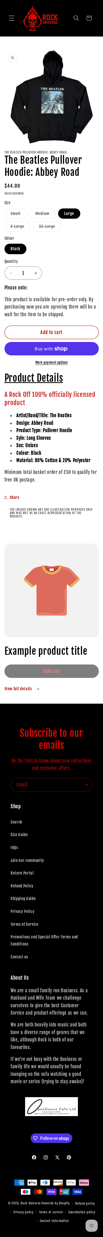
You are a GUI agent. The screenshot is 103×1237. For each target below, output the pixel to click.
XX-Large (50, 227)
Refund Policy (22, 885)
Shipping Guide (23, 898)
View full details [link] (18, 688)
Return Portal (22, 873)
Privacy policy (23, 1212)
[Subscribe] (85, 785)
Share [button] (15, 497)
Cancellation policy (81, 1212)
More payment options (51, 362)
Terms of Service (25, 924)
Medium (45, 215)
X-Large (21, 227)
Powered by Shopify (55, 1203)
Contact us (19, 956)
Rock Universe (31, 1203)
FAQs (14, 847)
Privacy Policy (22, 911)
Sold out (51, 671)
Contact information (54, 1221)
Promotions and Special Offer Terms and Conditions (44, 940)
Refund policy (85, 1203)
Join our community (27, 860)
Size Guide (19, 834)
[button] (11, 18)
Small (19, 215)
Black (16, 248)
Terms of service (51, 1212)
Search (16, 822)
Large (69, 213)
